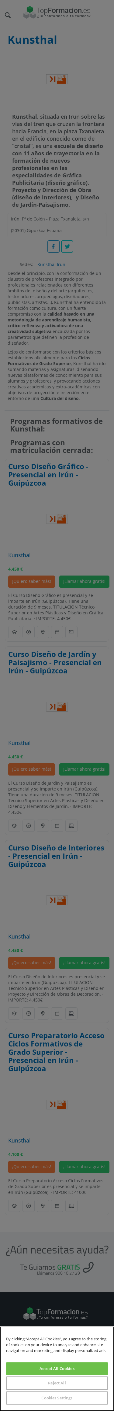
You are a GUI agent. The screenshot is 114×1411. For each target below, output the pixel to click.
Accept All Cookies (57, 1368)
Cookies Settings (56, 1398)
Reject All (57, 1383)
